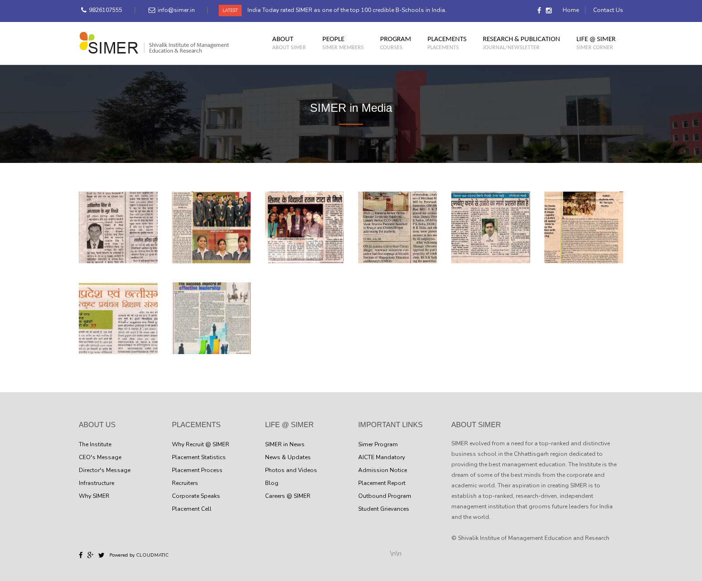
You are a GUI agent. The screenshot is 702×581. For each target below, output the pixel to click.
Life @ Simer (596, 42)
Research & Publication (521, 42)
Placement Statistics (199, 457)
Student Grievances (383, 509)
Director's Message (104, 470)
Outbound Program (384, 496)
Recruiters (185, 483)
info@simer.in (176, 10)
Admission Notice (382, 470)
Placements (447, 42)
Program (395, 42)
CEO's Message (100, 457)
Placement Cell (192, 509)
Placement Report (381, 483)
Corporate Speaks (196, 496)
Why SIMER (94, 496)
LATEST (230, 10)
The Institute (95, 444)
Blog (271, 483)
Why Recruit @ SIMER (200, 444)
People (343, 42)
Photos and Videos (291, 470)
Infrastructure (96, 483)
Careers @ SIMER (287, 496)
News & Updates (288, 457)
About (289, 42)
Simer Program (378, 444)
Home (571, 10)
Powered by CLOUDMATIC (139, 555)
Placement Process (197, 470)
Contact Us (608, 10)
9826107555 (105, 10)
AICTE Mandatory (381, 457)
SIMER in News (285, 444)
